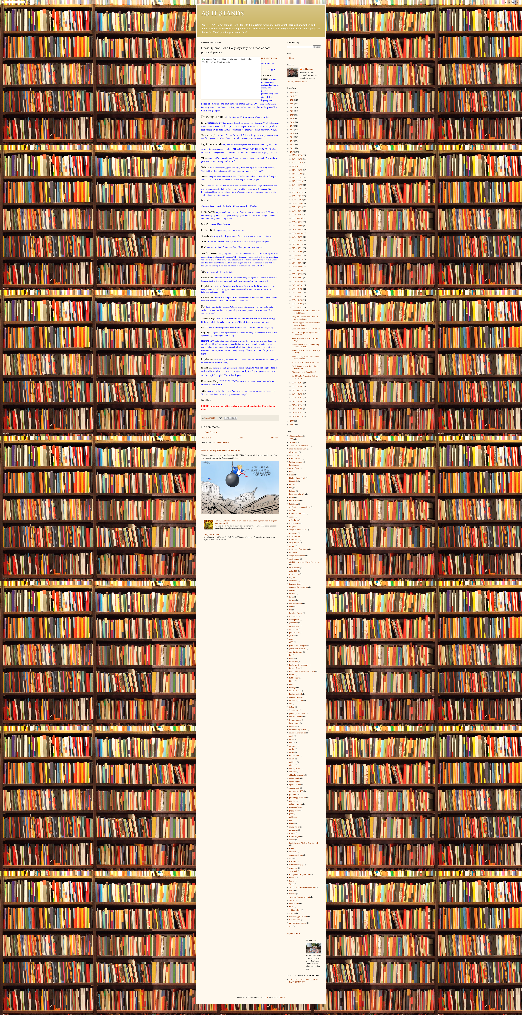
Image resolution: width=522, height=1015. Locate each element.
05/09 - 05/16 (297, 277)
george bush (294, 629)
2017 (292, 126)
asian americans (295, 458)
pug (290, 820)
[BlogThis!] (227, 418)
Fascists (292, 593)
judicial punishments (297, 713)
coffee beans (294, 520)
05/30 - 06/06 (297, 266)
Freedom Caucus (295, 613)
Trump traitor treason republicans (302, 887)
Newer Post (206, 437)
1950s (291, 439)
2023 (292, 103)
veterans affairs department (299, 897)
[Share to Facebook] (233, 418)
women (292, 913)
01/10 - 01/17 (297, 412)
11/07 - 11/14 (297, 181)
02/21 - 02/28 (297, 390)
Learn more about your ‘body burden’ (306, 328)
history (292, 681)
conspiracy (293, 533)
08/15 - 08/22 (297, 225)
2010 (292, 152)
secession (292, 851)
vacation (292, 893)
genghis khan (294, 626)
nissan (291, 758)
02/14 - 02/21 (297, 394)
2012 (292, 144)
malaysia (292, 726)
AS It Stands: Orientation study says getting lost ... (305, 376)
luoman (265, 997)
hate (290, 655)
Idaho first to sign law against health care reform (305, 333)
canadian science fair (297, 513)
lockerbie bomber (296, 716)
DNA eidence (294, 567)
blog (291, 487)
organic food (294, 788)
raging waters (294, 826)
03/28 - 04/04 (297, 300)
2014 (292, 137)
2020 (292, 114)
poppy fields (294, 810)
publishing (293, 817)
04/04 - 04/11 (297, 296)
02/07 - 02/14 (297, 397)
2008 (292, 424)
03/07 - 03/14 (297, 382)
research (292, 833)
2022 (292, 107)
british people (294, 500)
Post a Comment (211, 432)
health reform (294, 668)
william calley (294, 910)
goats (291, 639)
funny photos (294, 619)
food (291, 606)
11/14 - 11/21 (297, 177)
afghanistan (293, 452)
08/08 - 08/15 (297, 229)
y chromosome (295, 919)
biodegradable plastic (297, 478)
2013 (292, 140)
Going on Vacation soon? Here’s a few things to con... (305, 317)
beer (291, 471)
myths (291, 752)
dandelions (293, 552)
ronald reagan (294, 836)
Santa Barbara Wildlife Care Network (303, 843)
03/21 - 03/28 (297, 303)
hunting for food (295, 694)
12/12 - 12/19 (297, 162)
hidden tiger (294, 677)
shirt (291, 858)
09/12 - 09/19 (297, 211)
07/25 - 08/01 (297, 237)
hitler (291, 684)
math (291, 736)
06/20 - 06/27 (297, 255)
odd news (292, 771)
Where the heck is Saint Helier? (304, 372)
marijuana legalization (297, 729)
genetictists (293, 622)
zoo (290, 926)
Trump (291, 884)
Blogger (282, 997)
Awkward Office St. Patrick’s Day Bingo (305, 339)
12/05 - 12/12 (297, 166)
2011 (292, 148)
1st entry (292, 442)
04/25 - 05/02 (297, 285)
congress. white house (297, 529)
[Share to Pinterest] (235, 418)
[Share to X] (230, 418)
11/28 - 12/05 (297, 170)
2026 (292, 92)
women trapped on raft (298, 916)
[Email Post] (220, 418)
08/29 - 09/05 (297, 218)
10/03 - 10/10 (297, 199)
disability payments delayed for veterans (304, 562)
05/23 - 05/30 (297, 270)
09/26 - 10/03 (297, 203)
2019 (292, 118)
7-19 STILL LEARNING (299, 445)
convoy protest (294, 536)
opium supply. (294, 781)
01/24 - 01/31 (297, 405)
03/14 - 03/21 (297, 307)
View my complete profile (297, 81)
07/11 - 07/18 (297, 244)
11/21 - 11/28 (297, 173)
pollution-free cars (296, 807)
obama (291, 765)
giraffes (292, 635)
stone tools (293, 871)
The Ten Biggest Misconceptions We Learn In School (306, 323)
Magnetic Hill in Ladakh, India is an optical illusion (306, 311)
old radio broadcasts (297, 775)
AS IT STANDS (222, 12)
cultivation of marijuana (298, 549)
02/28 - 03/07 (297, 386)
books (291, 497)
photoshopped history (297, 797)
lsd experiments (295, 719)
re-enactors (293, 830)
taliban (291, 880)
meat (291, 739)
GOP (291, 642)
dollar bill (293, 571)
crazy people (294, 542)
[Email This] (225, 418)
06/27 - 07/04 (297, 251)
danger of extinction (297, 555)
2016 (292, 129)
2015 (292, 133)
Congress (292, 526)
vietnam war (294, 903)
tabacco (292, 877)
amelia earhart (294, 455)
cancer (291, 516)
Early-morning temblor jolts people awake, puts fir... (305, 357)
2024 (292, 100)
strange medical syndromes (299, 874)
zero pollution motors (297, 923)
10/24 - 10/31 (297, 188)
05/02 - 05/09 (297, 281)
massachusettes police (297, 732)
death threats (294, 559)
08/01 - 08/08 (297, 233)
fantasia (292, 590)
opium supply (294, 778)
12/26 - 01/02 (297, 155)
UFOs (291, 890)
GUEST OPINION (269, 58)
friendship (293, 616)
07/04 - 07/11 (297, 248)
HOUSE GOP (294, 690)
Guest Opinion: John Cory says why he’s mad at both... (305, 345)
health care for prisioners (298, 665)
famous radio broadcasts (298, 587)
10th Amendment (296, 435)
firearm (292, 600)
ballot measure (294, 465)
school (291, 848)
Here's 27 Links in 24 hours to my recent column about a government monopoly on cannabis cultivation (246, 521)
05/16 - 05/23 (297, 274)
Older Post (274, 437)
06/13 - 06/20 (297, 259)
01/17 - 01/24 (297, 408)
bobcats (292, 491)
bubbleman (293, 504)
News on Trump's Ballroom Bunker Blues (220, 450)
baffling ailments (295, 461)
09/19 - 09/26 (297, 207)
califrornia (293, 510)
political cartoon (295, 804)
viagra (291, 900)
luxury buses (294, 723)
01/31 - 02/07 (297, 401)
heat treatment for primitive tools (302, 671)
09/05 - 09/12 (297, 214)
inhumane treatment (296, 697)
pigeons (292, 800)
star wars (292, 861)
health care (293, 661)
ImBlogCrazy (308, 69)
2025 (292, 96)
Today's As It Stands (211, 534)
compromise (294, 523)
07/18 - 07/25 (297, 240)
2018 (292, 122)
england (292, 577)
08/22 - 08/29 (297, 222)
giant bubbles (294, 632)
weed (291, 906)
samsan (292, 839)
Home (240, 437)
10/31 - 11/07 (297, 185)
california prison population (299, 507)
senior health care (296, 855)
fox (290, 609)
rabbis (291, 823)
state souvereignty (296, 864)
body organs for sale (297, 494)
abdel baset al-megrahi (298, 448)
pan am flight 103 (296, 791)
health (291, 658)
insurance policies (296, 700)
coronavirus (293, 539)
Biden (291, 474)
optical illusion (295, 784)
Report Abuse (293, 933)
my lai (291, 749)
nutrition (292, 762)
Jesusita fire (293, 710)
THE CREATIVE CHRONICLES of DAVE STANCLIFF (303, 980)
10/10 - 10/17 (297, 196)
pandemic (293, 794)
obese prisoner (294, 768)
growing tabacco (295, 652)
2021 (292, 111)
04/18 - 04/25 (297, 289)
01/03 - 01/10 (297, 416)
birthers (292, 484)
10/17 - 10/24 (297, 192)
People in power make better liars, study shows (305, 367)
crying (291, 546)
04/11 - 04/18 (297, 292)
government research (297, 648)
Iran (290, 703)
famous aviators (295, 584)
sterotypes (293, 868)
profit (291, 813)
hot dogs (292, 687)
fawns (291, 596)
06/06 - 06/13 (297, 263)
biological (293, 481)
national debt (294, 755)
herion (291, 674)
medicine (292, 745)
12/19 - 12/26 (297, 159)
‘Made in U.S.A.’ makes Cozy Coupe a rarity (306, 351)
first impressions (295, 603)
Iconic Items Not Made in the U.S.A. (306, 362)
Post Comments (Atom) (221, 442)
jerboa (291, 707)
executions (293, 580)
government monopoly (298, 645)
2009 (292, 421)
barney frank (294, 468)
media (291, 742)
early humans (294, 574)
